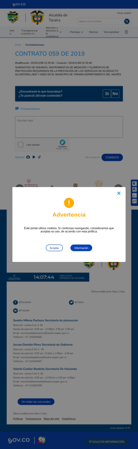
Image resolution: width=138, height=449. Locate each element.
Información (81, 247)
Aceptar (54, 247)
